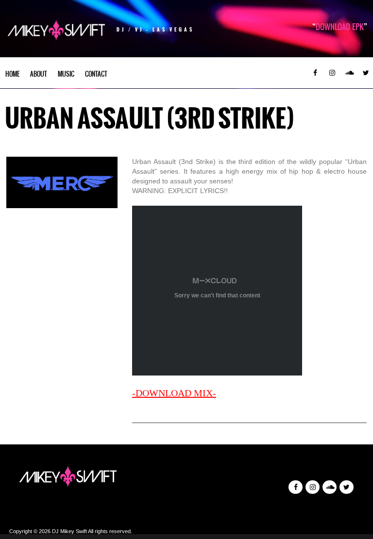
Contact (96, 74)
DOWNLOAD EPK (340, 27)
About (38, 74)
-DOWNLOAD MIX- (174, 393)
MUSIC (66, 74)
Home (12, 74)
